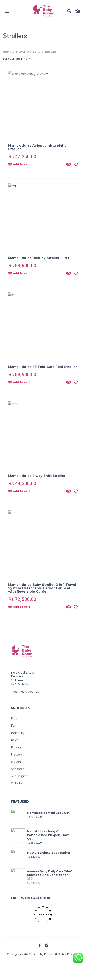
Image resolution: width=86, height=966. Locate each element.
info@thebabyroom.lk (25, 691)
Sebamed (18, 769)
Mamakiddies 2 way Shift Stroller (36, 476)
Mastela (16, 754)
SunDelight (19, 776)
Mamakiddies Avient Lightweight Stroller (37, 147)
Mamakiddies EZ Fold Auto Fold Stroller (42, 367)
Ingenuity (18, 733)
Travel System (26, 51)
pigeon (16, 762)
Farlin (14, 725)
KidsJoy (16, 747)
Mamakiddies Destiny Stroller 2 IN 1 (38, 258)
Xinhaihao (17, 783)
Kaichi (15, 740)
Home (7, 51)
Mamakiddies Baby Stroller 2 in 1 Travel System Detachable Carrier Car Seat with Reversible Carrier (42, 588)
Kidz (14, 718)
